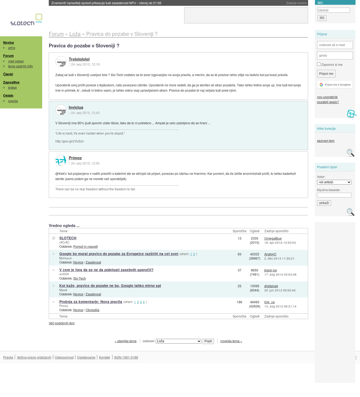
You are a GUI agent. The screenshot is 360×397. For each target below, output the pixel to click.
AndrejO (270, 254)
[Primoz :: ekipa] (60, 160)
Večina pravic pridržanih (34, 357)
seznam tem (325, 140)
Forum (8, 55)
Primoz (75, 158)
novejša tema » (231, 341)
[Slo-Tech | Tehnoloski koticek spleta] (27, 21)
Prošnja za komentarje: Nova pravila (90, 301)
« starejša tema (126, 341)
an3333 (64, 274)
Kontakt (104, 357)
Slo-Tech (79, 278)
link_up (269, 302)
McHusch (65, 258)
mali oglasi (16, 61)
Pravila (8, 357)
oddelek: (149, 341)
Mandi (63, 290)
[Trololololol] (60, 61)
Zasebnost (93, 262)
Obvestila (92, 309)
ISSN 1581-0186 (126, 357)
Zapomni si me (331, 64)
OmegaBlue (273, 238)
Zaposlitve (11, 82)
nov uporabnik (327, 97)
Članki (8, 74)
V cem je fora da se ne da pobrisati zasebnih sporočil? (106, 269)
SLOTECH (67, 237)
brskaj (12, 87)
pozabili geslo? (328, 102)
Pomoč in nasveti (85, 246)
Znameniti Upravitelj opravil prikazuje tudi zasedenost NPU (106, 3)
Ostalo (8, 95)
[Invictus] (60, 109)
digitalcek (271, 286)
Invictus (76, 107)
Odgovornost (64, 357)
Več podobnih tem (62, 323)
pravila (13, 100)
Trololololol (79, 59)
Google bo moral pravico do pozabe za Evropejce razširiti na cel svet (118, 253)
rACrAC (64, 242)
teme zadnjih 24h (20, 66)
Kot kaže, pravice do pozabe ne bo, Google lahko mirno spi (110, 285)
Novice (8, 42)
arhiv (11, 47)
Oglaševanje (86, 357)
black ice (270, 270)
